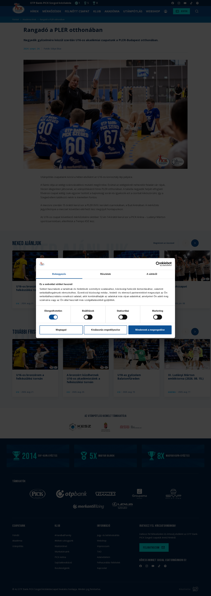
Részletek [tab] (105, 274)
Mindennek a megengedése (150, 330)
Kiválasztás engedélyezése (105, 330)
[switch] (88, 317)
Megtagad (61, 330)
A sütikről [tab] (152, 274)
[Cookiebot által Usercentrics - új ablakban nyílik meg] (158, 264)
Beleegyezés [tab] (59, 274)
